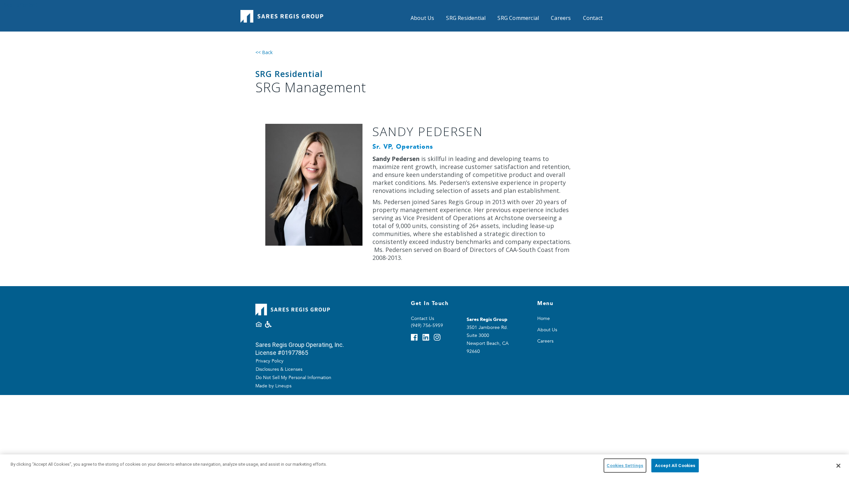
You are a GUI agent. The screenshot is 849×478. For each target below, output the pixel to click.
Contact (593, 18)
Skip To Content (20, 5)
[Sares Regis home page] (281, 14)
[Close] (838, 465)
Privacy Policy (270, 361)
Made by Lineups (273, 386)
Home (543, 318)
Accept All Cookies (675, 465)
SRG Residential (466, 18)
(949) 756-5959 (427, 325)
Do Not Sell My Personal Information (293, 377)
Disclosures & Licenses (279, 369)
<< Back (264, 52)
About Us (422, 18)
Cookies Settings (625, 465)
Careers (561, 18)
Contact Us (422, 318)
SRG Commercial (518, 18)
